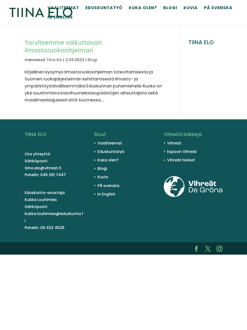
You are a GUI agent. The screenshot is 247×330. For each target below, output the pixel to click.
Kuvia (191, 8)
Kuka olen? (143, 8)
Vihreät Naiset (181, 160)
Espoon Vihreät (182, 151)
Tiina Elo (54, 60)
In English (60, 17)
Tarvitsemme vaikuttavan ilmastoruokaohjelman (63, 46)
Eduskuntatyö (104, 8)
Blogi (170, 8)
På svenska (218, 8)
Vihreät (174, 143)
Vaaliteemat (63, 8)
